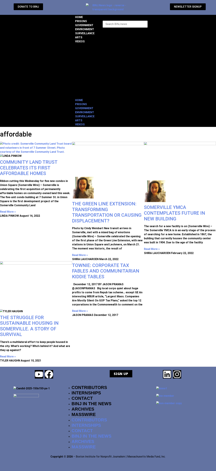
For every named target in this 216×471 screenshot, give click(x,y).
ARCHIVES (83, 409)
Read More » (8, 211)
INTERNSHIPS (86, 393)
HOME (79, 17)
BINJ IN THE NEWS (91, 403)
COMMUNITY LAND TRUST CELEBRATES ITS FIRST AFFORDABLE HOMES (28, 167)
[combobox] (125, 24)
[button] (81, 71)
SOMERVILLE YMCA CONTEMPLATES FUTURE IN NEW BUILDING (174, 213)
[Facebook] (49, 374)
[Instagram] (177, 374)
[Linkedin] (167, 374)
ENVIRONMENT (84, 29)
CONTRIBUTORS (89, 387)
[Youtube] (39, 374)
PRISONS (81, 21)
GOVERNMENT (84, 25)
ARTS (78, 37)
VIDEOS (80, 41)
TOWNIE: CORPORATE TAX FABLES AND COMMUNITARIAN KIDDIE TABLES (105, 271)
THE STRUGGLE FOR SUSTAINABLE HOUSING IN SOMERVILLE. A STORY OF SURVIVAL (29, 326)
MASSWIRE (84, 414)
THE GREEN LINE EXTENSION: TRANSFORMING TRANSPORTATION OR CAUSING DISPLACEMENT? (107, 212)
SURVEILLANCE (84, 33)
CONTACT (82, 398)
